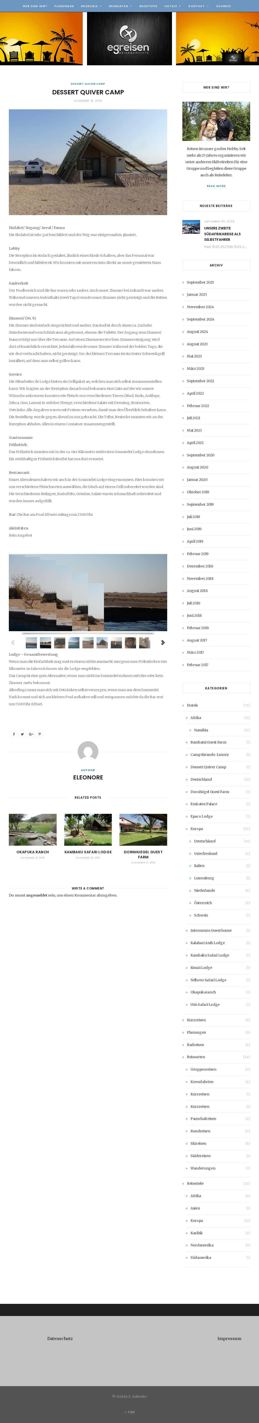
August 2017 (197, 640)
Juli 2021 (193, 418)
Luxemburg (204, 878)
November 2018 (200, 578)
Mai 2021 (194, 430)
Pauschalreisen (203, 1118)
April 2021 (195, 442)
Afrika (195, 717)
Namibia (201, 730)
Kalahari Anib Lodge (207, 943)
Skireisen (198, 1143)
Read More (216, 186)
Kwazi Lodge (201, 967)
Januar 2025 (197, 294)
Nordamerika (201, 1245)
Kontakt (196, 6)
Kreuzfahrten (201, 1081)
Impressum (229, 1338)
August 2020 (197, 467)
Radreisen (195, 1045)
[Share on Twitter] (22, 734)
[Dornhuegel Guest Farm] (143, 830)
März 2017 (195, 652)
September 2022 (200, 381)
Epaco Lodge (201, 816)
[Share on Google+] (31, 734)
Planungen (64, 6)
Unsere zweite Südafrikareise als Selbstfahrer (222, 234)
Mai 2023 (194, 356)
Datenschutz (60, 1338)
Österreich (203, 903)
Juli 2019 (193, 517)
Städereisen (200, 1156)
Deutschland (201, 779)
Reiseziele (89, 6)
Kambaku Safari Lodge (88, 852)
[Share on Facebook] (13, 734)
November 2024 (200, 307)
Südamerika (200, 1257)
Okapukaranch (203, 992)
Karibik (196, 1233)
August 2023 (197, 344)
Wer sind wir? (35, 6)
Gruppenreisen (203, 1069)
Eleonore (88, 777)
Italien (199, 865)
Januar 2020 (197, 479)
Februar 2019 (198, 553)
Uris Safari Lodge (205, 1004)
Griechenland (205, 853)
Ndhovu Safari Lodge (208, 980)
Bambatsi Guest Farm (208, 742)
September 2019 (200, 504)
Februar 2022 (198, 405)
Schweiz (223, 6)
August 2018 (197, 590)
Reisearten (118, 6)
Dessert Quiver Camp (88, 84)
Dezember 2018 (200, 566)
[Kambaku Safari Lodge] (88, 830)
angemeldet (36, 895)
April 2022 (195, 393)
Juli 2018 (193, 603)
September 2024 (200, 319)
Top (131, 1412)
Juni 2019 (194, 529)
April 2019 (195, 541)
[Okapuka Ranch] (33, 830)
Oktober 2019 (198, 492)
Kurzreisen (196, 1020)
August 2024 (197, 331)
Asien (195, 1208)
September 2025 (200, 282)
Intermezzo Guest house (210, 930)
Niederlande (204, 890)
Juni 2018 (194, 615)
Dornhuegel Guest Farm (143, 854)
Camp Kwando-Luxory (209, 754)
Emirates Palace (203, 804)
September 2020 (200, 455)
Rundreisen (200, 1131)
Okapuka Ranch (32, 852)
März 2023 (195, 368)
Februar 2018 (198, 628)
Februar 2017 (197, 665)
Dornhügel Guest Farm (209, 792)
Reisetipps (148, 6)
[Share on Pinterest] (39, 734)
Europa (196, 828)
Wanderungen (202, 1168)
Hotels (170, 6)
